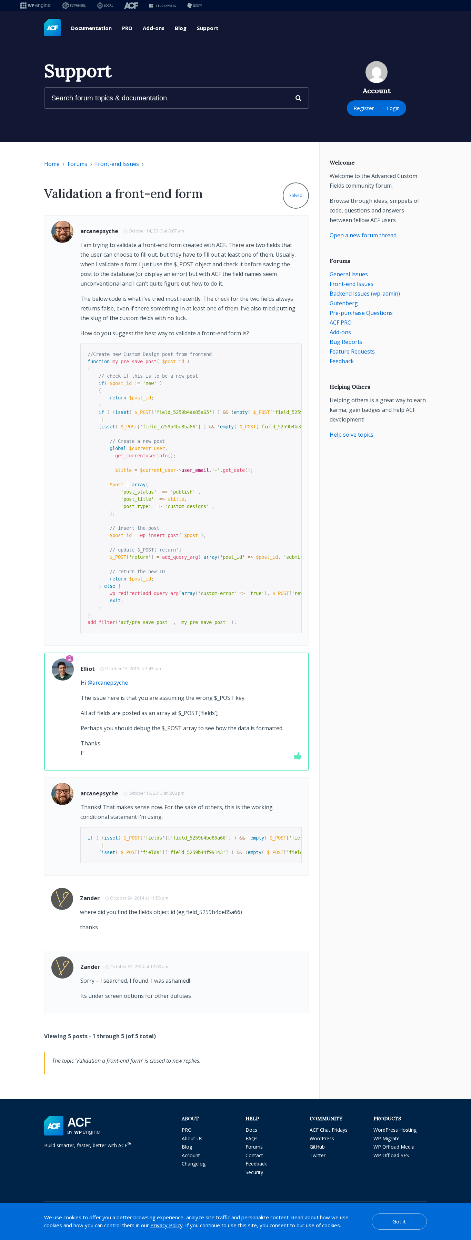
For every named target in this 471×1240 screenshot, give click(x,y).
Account (191, 1155)
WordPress (322, 1138)
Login (393, 108)
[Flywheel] (74, 5)
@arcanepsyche (108, 682)
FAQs (251, 1138)
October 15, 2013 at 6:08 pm (156, 793)
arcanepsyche (99, 231)
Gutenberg (344, 303)
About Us (192, 1138)
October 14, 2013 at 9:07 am (156, 231)
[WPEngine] (36, 5)
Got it (399, 1221)
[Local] (105, 5)
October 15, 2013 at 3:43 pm (133, 669)
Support (208, 27)
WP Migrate (386, 1138)
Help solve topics (351, 434)
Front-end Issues (117, 164)
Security (254, 1172)
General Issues (349, 274)
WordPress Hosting (395, 1130)
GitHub (317, 1146)
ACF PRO (341, 322)
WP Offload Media (393, 1146)
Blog (181, 27)
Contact (254, 1155)
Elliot (88, 669)
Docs (251, 1130)
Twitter (317, 1155)
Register (363, 108)
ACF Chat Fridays (329, 1130)
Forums (77, 164)
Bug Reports (346, 342)
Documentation (91, 27)
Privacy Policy (166, 1225)
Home (52, 164)
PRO (127, 27)
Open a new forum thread (363, 235)
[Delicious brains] (194, 5)
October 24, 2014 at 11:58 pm (139, 898)
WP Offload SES (391, 1155)
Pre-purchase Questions (361, 313)
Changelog (194, 1163)
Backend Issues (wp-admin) (365, 293)
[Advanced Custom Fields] (52, 28)
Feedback (342, 361)
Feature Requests (352, 351)
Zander (90, 898)
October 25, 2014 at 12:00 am (139, 967)
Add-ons (153, 27)
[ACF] (131, 5)
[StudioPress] (162, 5)
